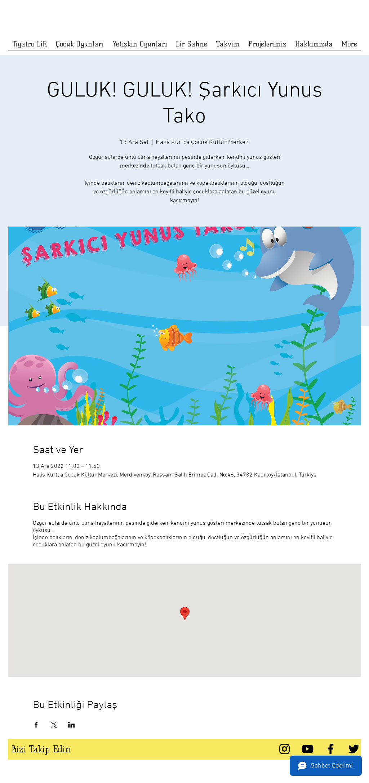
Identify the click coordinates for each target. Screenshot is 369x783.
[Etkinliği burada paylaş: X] (53, 725)
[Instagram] (284, 749)
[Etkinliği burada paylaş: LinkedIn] (71, 725)
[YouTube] (308, 749)
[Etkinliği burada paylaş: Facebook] (36, 725)
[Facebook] (331, 749)
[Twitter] (354, 749)
